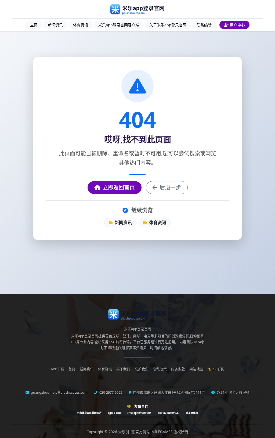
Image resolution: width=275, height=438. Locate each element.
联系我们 (142, 369)
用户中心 (237, 24)
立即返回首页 (119, 187)
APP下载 (57, 369)
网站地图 (196, 369)
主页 (34, 24)
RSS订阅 (218, 369)
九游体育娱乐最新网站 (89, 413)
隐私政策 (160, 369)
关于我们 (123, 369)
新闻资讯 (55, 24)
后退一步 (170, 187)
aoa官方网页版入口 (168, 413)
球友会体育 (192, 413)
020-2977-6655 (110, 392)
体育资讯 (80, 24)
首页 (71, 369)
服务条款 (178, 369)
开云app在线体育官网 (139, 413)
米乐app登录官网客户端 (118, 24)
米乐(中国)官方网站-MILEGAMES (145, 431)
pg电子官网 (114, 413)
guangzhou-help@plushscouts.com (59, 392)
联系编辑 (204, 24)
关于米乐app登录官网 (167, 24)
